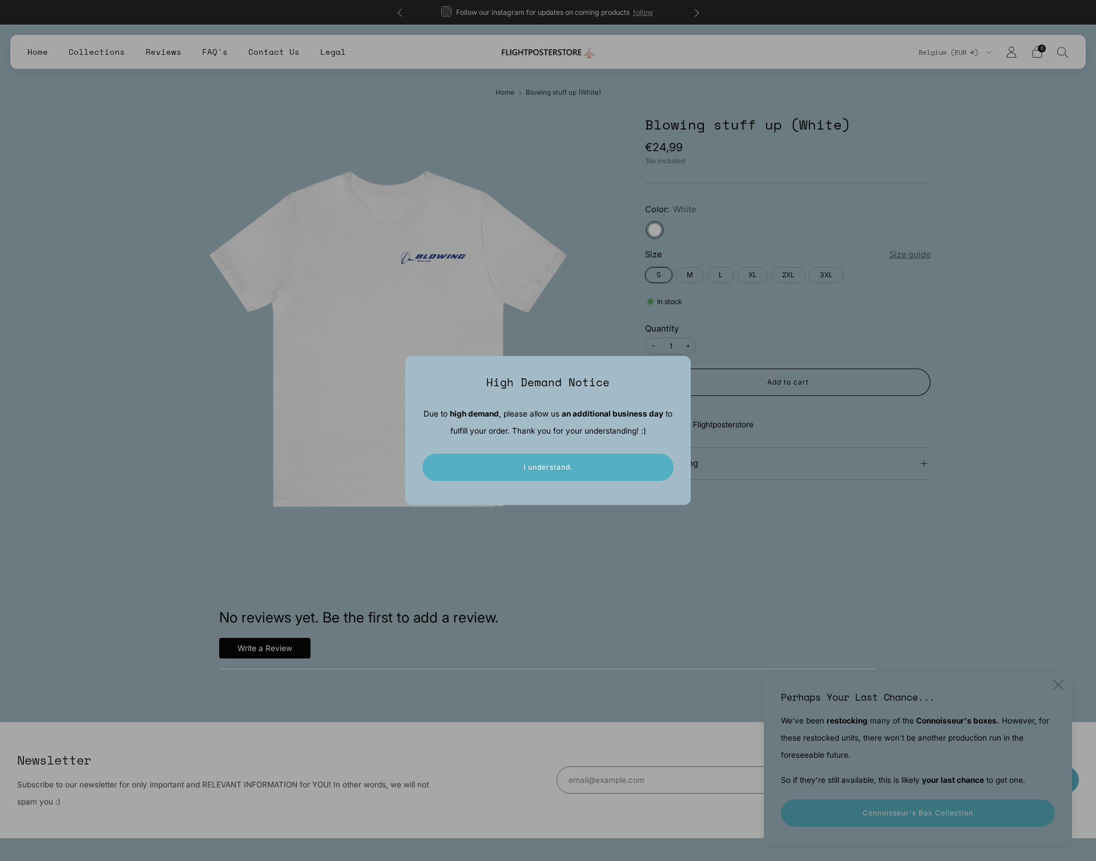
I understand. (548, 467)
